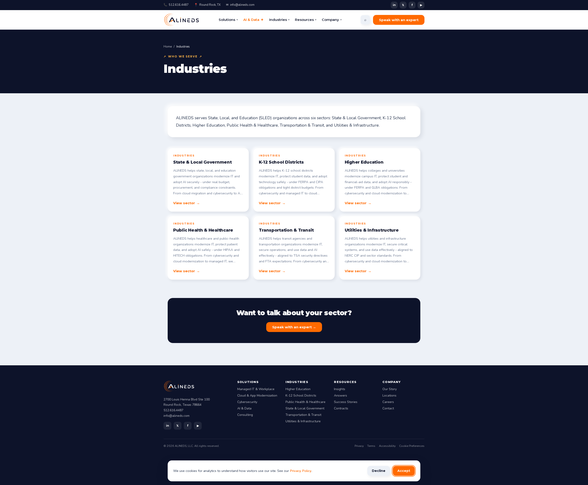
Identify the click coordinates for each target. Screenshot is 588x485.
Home (168, 47)
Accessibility (387, 446)
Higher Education (298, 389)
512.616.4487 (176, 5)
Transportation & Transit (303, 415)
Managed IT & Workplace (255, 389)
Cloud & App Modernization (257, 395)
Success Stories (345, 402)
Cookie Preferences (411, 446)
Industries (279, 19)
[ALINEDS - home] (181, 19)
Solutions (228, 19)
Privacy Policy (300, 470)
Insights (339, 389)
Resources (305, 19)
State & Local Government (305, 408)
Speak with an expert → (294, 327)
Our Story (389, 389)
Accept (403, 471)
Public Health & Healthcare (305, 402)
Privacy (359, 446)
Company (332, 19)
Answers (340, 395)
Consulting (245, 415)
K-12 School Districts (301, 395)
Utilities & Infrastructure (303, 421)
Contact (388, 408)
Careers (388, 402)
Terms (371, 446)
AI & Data (253, 19)
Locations (389, 395)
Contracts (341, 408)
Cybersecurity (247, 402)
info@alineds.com (240, 5)
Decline (378, 471)
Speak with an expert (398, 20)
